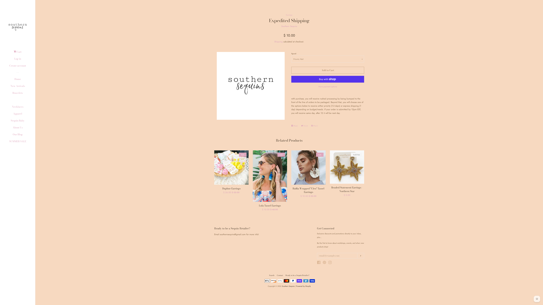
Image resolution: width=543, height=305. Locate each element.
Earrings (17, 100)
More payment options (327, 86)
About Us (18, 127)
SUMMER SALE (17, 141)
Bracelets (17, 93)
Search (271, 275)
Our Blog (18, 134)
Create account (17, 65)
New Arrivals (17, 86)
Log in (17, 59)
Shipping (278, 41)
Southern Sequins (289, 26)
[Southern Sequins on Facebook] (319, 263)
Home (17, 79)
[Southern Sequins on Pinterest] (324, 263)
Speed (293, 53)
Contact (280, 275)
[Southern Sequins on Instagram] (330, 263)
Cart (18, 52)
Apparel (17, 114)
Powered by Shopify (303, 286)
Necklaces (17, 107)
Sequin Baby (17, 120)
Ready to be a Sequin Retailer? (297, 275)
